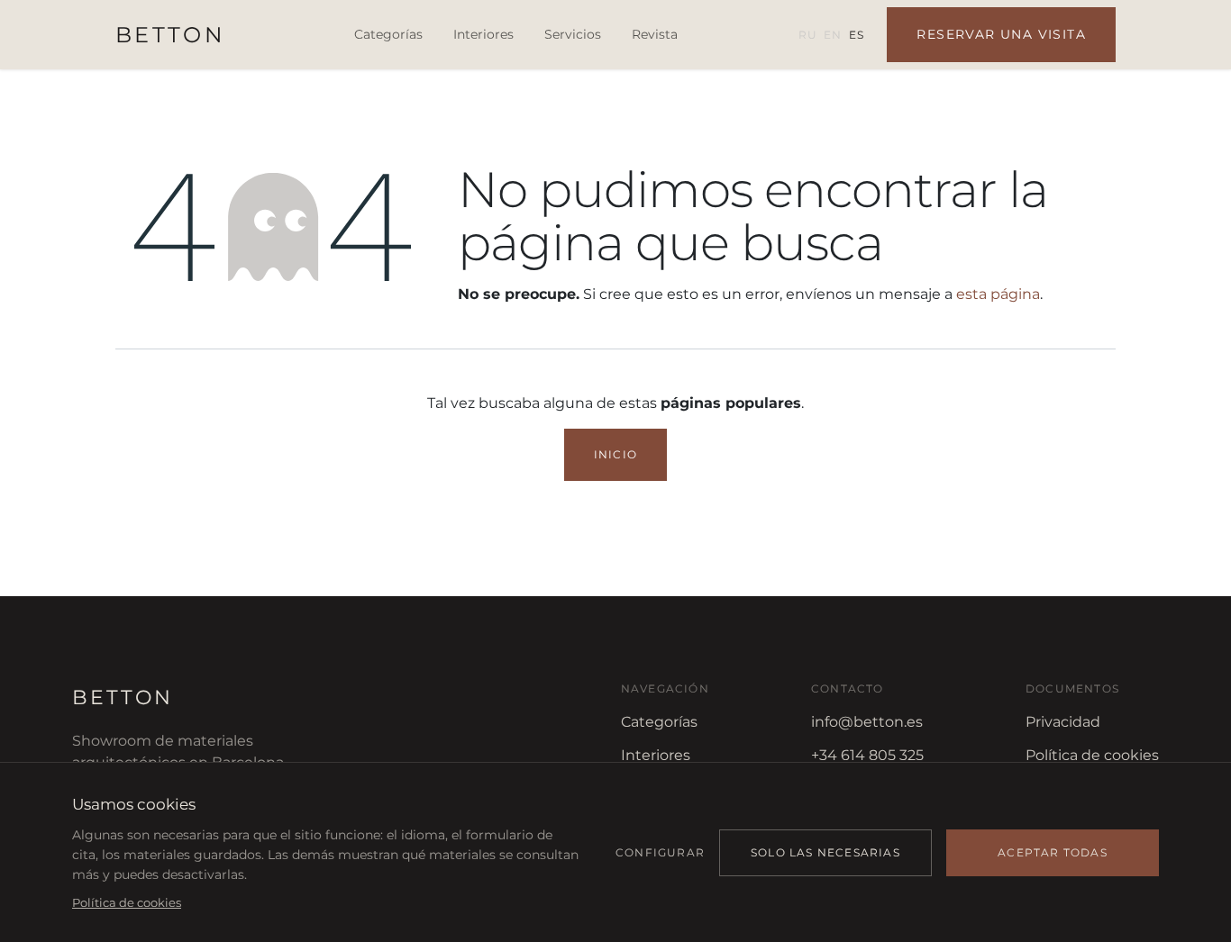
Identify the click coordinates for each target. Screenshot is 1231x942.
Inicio (615, 454)
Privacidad (1063, 721)
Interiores (655, 755)
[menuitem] (388, 34)
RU (807, 34)
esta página (998, 294)
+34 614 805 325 (867, 755)
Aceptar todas (1053, 852)
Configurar (660, 852)
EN (832, 34)
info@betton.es (867, 721)
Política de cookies (1092, 755)
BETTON (170, 35)
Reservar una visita (1001, 34)
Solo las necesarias (825, 852)
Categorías (659, 721)
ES (856, 34)
